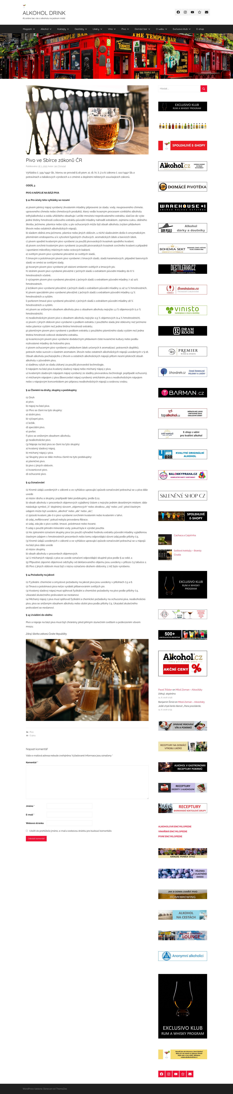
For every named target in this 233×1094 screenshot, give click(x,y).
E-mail (30, 814)
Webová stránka (35, 823)
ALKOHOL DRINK (44, 12)
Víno (110, 29)
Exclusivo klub (180, 29)
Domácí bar (141, 29)
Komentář (32, 762)
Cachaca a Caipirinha (185, 535)
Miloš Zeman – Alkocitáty (189, 689)
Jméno (30, 806)
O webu (160, 29)
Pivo (123, 29)
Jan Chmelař (60, 166)
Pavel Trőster (165, 689)
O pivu (33, 735)
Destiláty (79, 29)
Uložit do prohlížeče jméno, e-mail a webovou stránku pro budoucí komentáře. (70, 831)
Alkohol (45, 29)
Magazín (27, 29)
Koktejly (61, 29)
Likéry (96, 29)
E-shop (200, 29)
